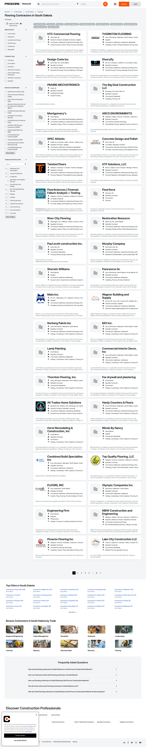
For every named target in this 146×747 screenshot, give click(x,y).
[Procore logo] (12, 4)
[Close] (36, 715)
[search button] (105, 4)
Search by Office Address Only (14, 24)
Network (26, 4)
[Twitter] (132, 743)
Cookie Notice (28, 731)
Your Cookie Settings (20, 740)
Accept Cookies (20, 735)
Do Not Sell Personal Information (62, 741)
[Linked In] (124, 743)
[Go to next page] (100, 573)
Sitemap (75, 741)
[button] (5, 33)
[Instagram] (136, 743)
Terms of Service (46, 741)
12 (96, 573)
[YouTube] (140, 742)
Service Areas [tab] (55, 715)
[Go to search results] (25, 164)
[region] (20, 729)
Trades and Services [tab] (41, 715)
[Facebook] (128, 743)
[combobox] (91, 4)
